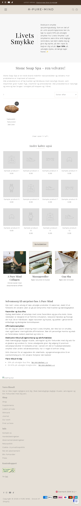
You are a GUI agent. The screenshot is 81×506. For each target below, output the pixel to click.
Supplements (8, 405)
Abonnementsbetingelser (13, 440)
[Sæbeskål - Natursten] (11, 109)
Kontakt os (7, 433)
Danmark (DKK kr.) (66, 492)
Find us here (7, 423)
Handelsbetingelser (10, 436)
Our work (6, 420)
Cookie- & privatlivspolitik (13, 447)
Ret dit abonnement (11, 451)
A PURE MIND (24, 499)
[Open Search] (73, 9)
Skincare (6, 413)
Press (4, 458)
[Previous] (24, 2)
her (6, 476)
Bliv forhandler (8, 454)
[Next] (56, 2)
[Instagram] (5, 2)
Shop (4, 402)
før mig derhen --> (40, 362)
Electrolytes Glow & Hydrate (46, 2)
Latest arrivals (8, 409)
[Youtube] (8, 2)
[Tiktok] (12, 2)
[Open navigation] (12, 9)
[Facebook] (3, 2)
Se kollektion (40, 244)
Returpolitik (7, 444)
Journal (5, 416)
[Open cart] (77, 9)
